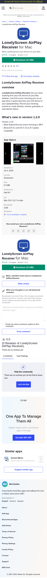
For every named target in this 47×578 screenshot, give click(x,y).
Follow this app (11, 76)
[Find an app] (10, 8)
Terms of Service (9, 531)
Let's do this (23, 384)
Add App (5, 513)
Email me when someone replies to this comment (22, 325)
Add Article (6, 525)
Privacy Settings (8, 543)
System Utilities (15, 21)
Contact (5, 555)
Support (5, 561)
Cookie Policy (7, 549)
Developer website (31, 76)
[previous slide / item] (5, 153)
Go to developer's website (17, 214)
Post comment (23, 331)
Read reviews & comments (12, 70)
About (4, 507)
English (5, 501)
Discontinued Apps (10, 519)
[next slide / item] (41, 153)
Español (20, 501)
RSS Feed (6, 567)
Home (4, 21)
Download (25, 60)
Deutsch (13, 501)
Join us (39, 1)
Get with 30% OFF (24, 437)
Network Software (30, 21)
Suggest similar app (23, 469)
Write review (23, 283)
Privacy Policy (7, 537)
